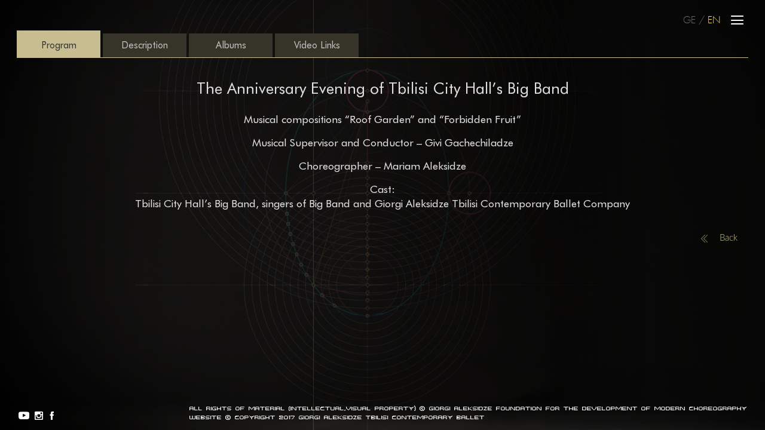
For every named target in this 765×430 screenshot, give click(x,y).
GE (689, 21)
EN (714, 21)
